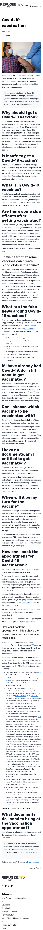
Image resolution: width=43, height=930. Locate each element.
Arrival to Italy (7, 908)
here (3, 251)
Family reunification (9, 925)
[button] (36, 6)
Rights (4, 922)
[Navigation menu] (27, 6)
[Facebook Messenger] (6, 886)
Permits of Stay (8, 915)
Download (6, 905)
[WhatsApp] (9, 886)
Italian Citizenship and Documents (15, 918)
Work (4, 928)
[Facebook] (3, 886)
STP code (34, 645)
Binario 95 (34, 696)
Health (4, 901)
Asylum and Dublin (9, 912)
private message (32, 862)
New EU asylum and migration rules (16, 898)
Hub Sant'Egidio (20, 696)
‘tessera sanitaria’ (21, 835)
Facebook (26, 603)
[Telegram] (12, 886)
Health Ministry (30, 326)
